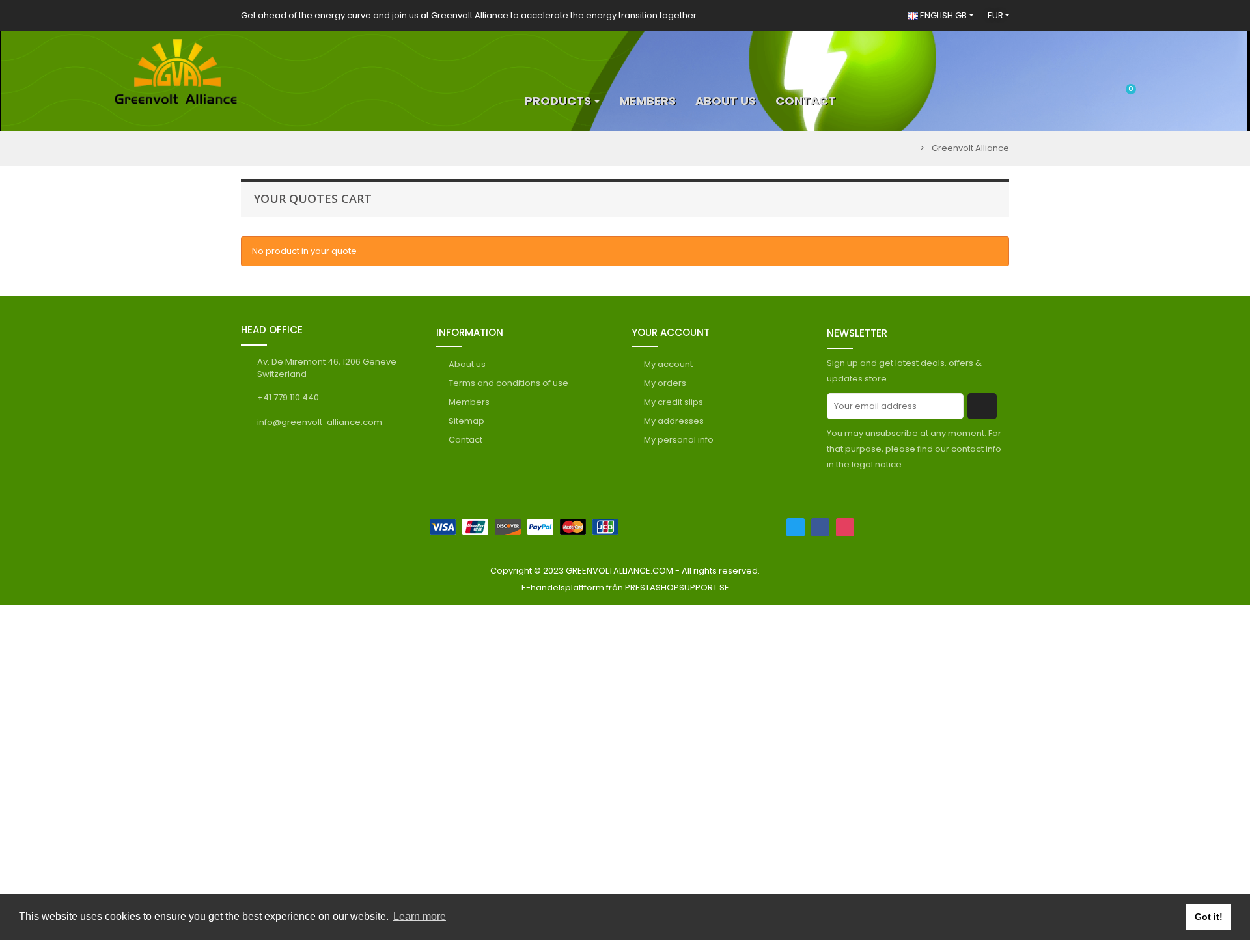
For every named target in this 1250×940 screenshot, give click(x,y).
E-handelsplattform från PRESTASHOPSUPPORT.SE (625, 587)
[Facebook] (820, 527)
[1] (982, 406)
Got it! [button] (1209, 916)
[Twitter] (795, 527)
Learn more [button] (419, 916)
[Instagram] (845, 527)
